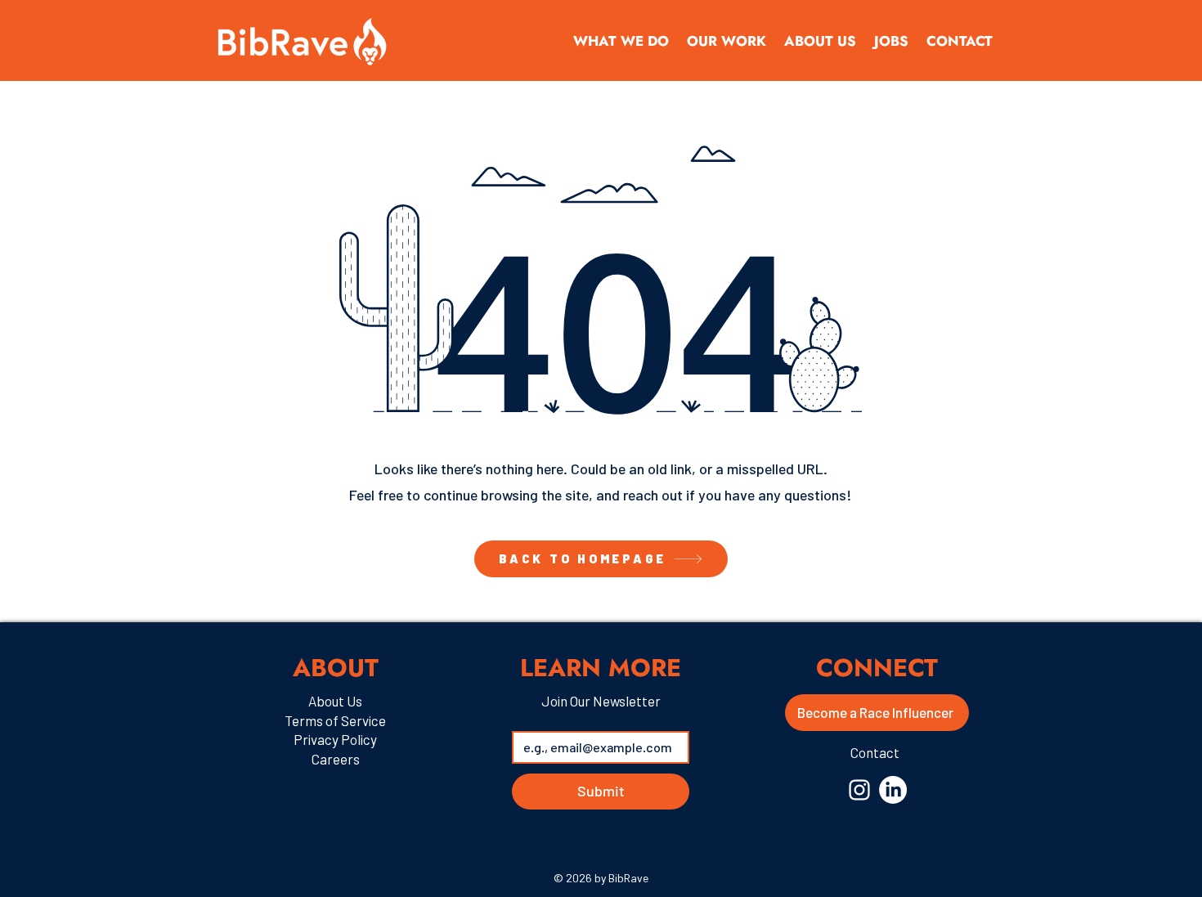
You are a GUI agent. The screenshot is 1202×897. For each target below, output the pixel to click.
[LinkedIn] (893, 790)
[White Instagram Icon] (859, 790)
